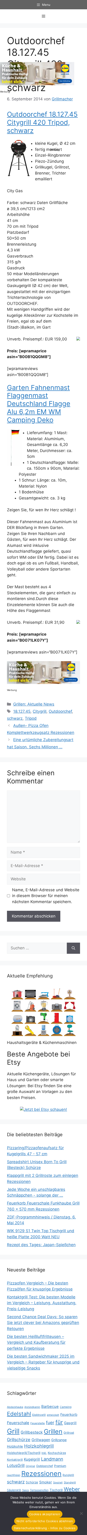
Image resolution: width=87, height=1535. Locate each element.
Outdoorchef (60, 711)
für (59, 1422)
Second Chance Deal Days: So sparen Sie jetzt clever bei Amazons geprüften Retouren (43, 1322)
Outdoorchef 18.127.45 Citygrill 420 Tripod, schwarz (42, 122)
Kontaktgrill (15, 1459)
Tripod (31, 718)
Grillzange (59, 1440)
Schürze (32, 1482)
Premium (60, 1466)
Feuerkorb (68, 1414)
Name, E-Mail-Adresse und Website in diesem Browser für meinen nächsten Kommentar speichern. (45, 896)
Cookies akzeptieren (44, 1514)
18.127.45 (21, 711)
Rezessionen (41, 1473)
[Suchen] (73, 948)
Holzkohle (15, 1446)
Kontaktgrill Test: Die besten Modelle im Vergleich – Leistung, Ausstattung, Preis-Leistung (41, 1303)
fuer (50, 1422)
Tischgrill (56, 1490)
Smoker (45, 1482)
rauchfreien (13, 1475)
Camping (65, 1407)
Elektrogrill (39, 1414)
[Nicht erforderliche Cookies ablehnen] (81, 1513)
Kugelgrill (32, 1459)
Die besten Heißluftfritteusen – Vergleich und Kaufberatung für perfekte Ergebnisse (36, 1342)
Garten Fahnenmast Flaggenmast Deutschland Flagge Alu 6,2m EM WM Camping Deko (38, 403)
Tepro (25, 1490)
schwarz (15, 718)
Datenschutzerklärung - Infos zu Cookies (45, 1528)
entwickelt (53, 1414)
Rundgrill (68, 1475)
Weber (72, 1489)
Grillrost (69, 1432)
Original (30, 1466)
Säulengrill (14, 1490)
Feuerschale (18, 1422)
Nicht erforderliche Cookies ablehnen (44, 1521)
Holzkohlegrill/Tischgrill (23, 1453)
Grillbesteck (32, 1432)
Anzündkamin (32, 1407)
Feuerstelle (37, 1423)
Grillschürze (18, 1439)
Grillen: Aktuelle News (33, 704)
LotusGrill (16, 1465)
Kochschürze (57, 1453)
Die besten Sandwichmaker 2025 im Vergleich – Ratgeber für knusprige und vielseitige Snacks (43, 1362)
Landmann (52, 1459)
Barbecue (50, 1406)
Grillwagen (41, 1440)
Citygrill (39, 711)
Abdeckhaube (15, 1407)
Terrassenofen (39, 1490)
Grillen (53, 1431)
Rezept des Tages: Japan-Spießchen (41, 1244)
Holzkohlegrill (39, 1446)
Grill (13, 1431)
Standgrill (70, 1482)
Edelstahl (19, 1413)
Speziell (58, 1482)
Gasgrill (70, 1423)
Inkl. (44, 1453)
